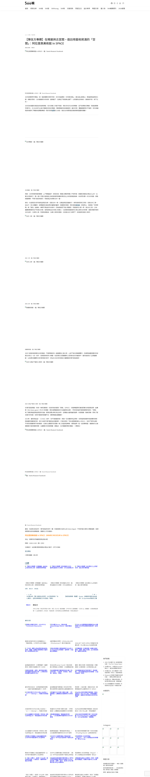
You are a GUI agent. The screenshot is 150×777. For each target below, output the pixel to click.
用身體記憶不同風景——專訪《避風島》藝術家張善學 (113, 764)
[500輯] (30, 3)
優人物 (103, 8)
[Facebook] (111, 3)
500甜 (47, 8)
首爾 (26, 589)
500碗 (63, 8)
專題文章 (95, 8)
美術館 (36, 589)
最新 (26, 8)
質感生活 (78, 8)
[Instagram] (114, 3)
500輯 (29, 35)
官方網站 (28, 551)
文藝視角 (70, 8)
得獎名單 (33, 8)
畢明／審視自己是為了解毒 (110, 772)
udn (26, 35)
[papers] (117, 3)
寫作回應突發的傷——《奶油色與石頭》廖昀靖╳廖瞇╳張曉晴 (113, 769)
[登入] (120, 3)
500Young (54, 8)
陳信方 (31, 589)
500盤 (41, 8)
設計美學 (87, 8)
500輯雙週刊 (111, 8)
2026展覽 (121, 8)
